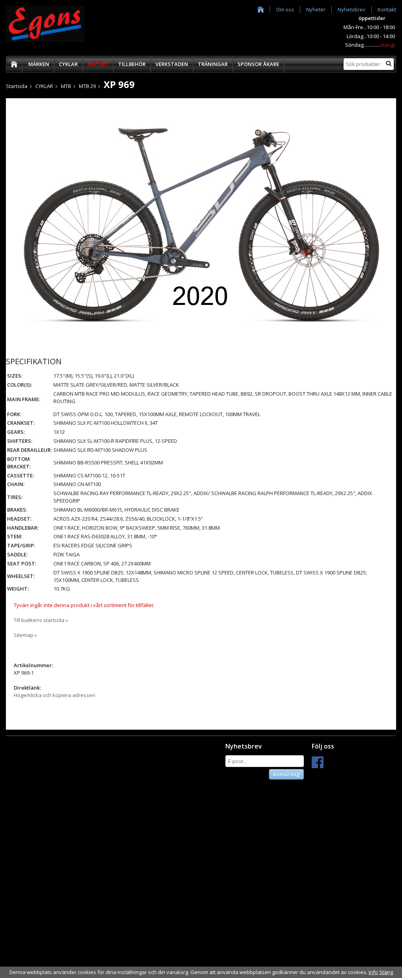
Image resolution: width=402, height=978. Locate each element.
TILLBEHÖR (132, 64)
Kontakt (387, 9)
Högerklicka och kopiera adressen (54, 695)
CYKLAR (68, 64)
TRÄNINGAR (213, 64)
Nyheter (315, 9)
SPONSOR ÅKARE (258, 64)
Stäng (386, 972)
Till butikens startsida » (41, 620)
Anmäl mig (286, 774)
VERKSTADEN (171, 64)
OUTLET (98, 64)
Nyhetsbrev (351, 9)
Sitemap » (25, 635)
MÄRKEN (38, 64)
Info (373, 972)
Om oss (285, 9)
